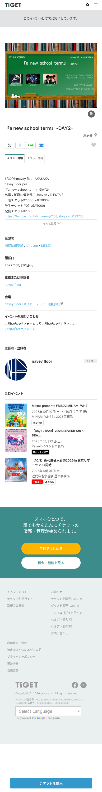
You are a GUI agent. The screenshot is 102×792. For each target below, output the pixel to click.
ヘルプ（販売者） (62, 626)
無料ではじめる (51, 548)
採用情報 (13, 671)
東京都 (88, 135)
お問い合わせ (59, 633)
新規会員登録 (15, 605)
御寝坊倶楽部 (14, 245)
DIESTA (46, 245)
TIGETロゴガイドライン (66, 613)
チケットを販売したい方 (66, 599)
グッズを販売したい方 (65, 605)
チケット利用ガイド (20, 599)
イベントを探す (17, 592)
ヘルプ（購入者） (62, 619)
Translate (53, 718)
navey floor (13, 284)
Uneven (32, 245)
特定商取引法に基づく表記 (24, 650)
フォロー (90, 361)
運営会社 (13, 664)
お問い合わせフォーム (20, 329)
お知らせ (56, 592)
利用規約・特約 (17, 643)
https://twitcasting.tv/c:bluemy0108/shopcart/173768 (44, 216)
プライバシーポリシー (21, 657)
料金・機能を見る (51, 563)
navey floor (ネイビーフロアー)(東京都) (32, 304)
